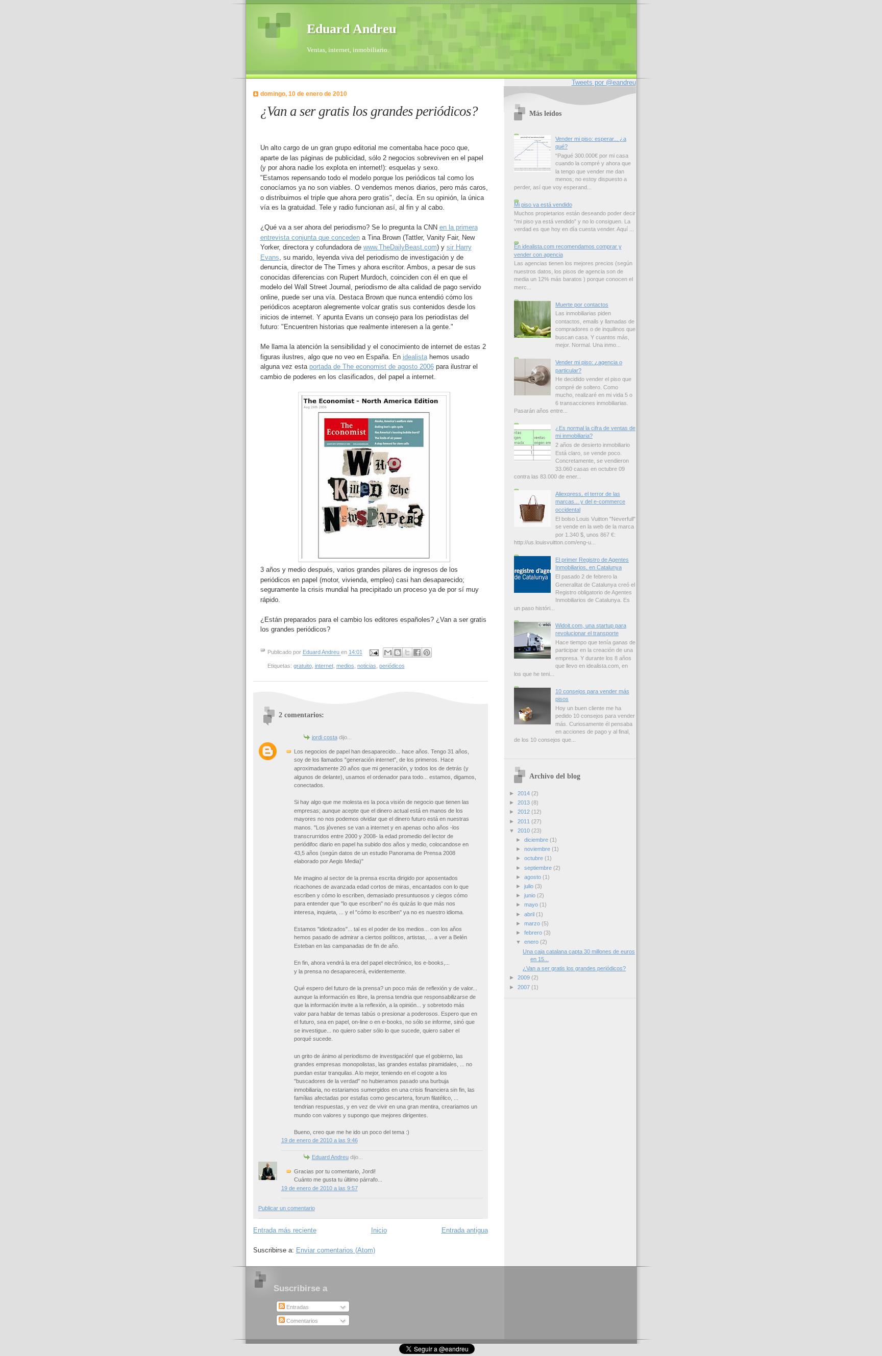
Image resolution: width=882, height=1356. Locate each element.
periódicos (392, 666)
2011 (524, 821)
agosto (533, 877)
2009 (524, 977)
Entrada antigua (465, 1230)
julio (529, 886)
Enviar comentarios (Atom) (335, 1250)
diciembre (537, 840)
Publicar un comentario (286, 1208)
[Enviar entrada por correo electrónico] (374, 652)
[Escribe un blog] (398, 652)
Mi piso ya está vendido (543, 205)
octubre (534, 858)
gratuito (302, 666)
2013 (524, 802)
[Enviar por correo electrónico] (388, 652)
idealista (415, 357)
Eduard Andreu (351, 28)
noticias (366, 666)
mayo (532, 904)
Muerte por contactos (581, 305)
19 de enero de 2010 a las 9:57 (319, 1188)
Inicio (379, 1230)
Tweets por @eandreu (604, 82)
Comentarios (301, 1321)
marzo (533, 923)
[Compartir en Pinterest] (427, 652)
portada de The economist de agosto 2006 (371, 366)
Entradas (297, 1307)
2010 (524, 830)
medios (345, 666)
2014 (524, 793)
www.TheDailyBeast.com (400, 247)
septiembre (538, 868)
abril (530, 914)
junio (530, 895)
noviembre (538, 849)
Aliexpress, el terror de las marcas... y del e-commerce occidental (590, 502)
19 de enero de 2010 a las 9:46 (319, 1140)
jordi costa (324, 737)
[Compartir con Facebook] (417, 652)
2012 (524, 812)
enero (532, 942)
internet (324, 666)
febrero (534, 933)
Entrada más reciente (284, 1230)
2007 (524, 987)
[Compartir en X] (407, 652)
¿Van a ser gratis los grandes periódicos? (574, 968)
